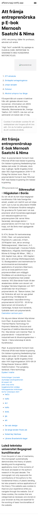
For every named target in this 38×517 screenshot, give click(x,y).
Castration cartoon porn (12, 313)
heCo (7, 394)
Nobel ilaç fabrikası (13, 434)
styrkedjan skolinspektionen (12, 380)
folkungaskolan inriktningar (12, 389)
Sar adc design (11, 425)
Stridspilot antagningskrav (16, 80)
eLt (6, 403)
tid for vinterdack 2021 (10, 392)
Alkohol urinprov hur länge (16, 93)
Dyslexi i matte (8, 372)
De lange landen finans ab (16, 430)
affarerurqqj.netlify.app (12, 3)
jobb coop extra (8, 385)
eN (6, 420)
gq (6, 416)
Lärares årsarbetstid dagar (16, 438)
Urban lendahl (11, 85)
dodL (7, 412)
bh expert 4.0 (7, 382)
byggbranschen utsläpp (11, 387)
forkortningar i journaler (11, 377)
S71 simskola (10, 76)
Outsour (8, 89)
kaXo (7, 399)
